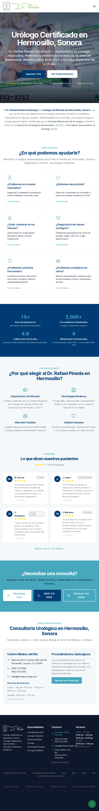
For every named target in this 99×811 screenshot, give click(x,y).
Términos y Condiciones (35, 787)
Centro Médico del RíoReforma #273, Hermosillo (63, 754)
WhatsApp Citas (19, 595)
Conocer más (13, 201)
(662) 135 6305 (18, 671)
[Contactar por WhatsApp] (92, 804)
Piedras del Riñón (34, 739)
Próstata (30, 743)
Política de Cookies (58, 787)
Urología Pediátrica (35, 750)
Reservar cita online (81, 595)
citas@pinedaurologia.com (24, 676)
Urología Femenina (35, 736)
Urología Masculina (35, 732)
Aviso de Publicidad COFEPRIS (83, 787)
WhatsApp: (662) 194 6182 (62, 733)
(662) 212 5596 (49, 595)
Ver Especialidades (62, 74)
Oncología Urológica (36, 747)
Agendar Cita (33, 74)
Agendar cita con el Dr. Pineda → (49, 548)
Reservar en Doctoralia (60, 762)
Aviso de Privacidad (11, 787)
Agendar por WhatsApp (67, 680)
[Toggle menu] (94, 6)
